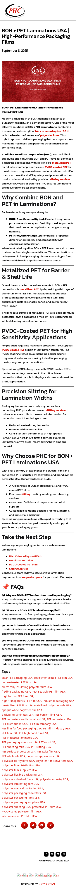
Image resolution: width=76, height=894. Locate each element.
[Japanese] (50, 875)
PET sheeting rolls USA (16, 746)
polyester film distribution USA (21, 765)
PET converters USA (59, 719)
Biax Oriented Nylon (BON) (25, 556)
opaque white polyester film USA (22, 709)
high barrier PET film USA (17, 695)
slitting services (60, 179)
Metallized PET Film (21, 560)
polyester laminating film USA (20, 783)
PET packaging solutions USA (20, 742)
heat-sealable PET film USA (48, 691)
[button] (68, 11)
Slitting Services (18, 569)
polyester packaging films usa (20, 797)
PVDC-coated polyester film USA (21, 811)
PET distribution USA (14, 723)
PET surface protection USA (18, 751)
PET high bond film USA (33, 732)
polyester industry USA (54, 778)
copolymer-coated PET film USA (53, 677)
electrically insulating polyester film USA (27, 686)
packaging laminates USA (17, 714)
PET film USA (10, 732)
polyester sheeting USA (16, 806)
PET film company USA (42, 723)
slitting (26, 494)
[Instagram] (63, 854)
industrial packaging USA (58, 700)
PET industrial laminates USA (20, 737)
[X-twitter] (52, 854)
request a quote (32, 577)
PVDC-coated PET (56, 167)
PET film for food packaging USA (22, 728)
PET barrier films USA (48, 714)
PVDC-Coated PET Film (23, 564)
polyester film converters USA (54, 760)
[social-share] (24, 825)
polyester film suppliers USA (19, 769)
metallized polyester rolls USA (52, 705)
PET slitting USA (41, 746)
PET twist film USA (48, 751)
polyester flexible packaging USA (22, 774)
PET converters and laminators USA (23, 719)
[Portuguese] (32, 875)
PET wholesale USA (13, 755)
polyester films (49, 135)
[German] (43, 875)
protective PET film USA (46, 806)
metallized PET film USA (18, 705)
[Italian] (26, 875)
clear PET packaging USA (17, 677)
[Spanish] (56, 875)
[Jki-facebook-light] (46, 854)
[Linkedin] (58, 854)
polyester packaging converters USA (24, 792)
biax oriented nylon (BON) (52, 131)
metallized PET (61, 162)
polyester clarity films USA (18, 760)
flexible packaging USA (16, 691)
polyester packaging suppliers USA (23, 802)
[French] (37, 875)
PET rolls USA (47, 742)
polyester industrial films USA (20, 778)
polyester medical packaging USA (22, 788)
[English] (20, 875)
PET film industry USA (56, 728)
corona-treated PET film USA (19, 682)
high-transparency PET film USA (21, 700)
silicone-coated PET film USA (19, 815)
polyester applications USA (43, 755)
